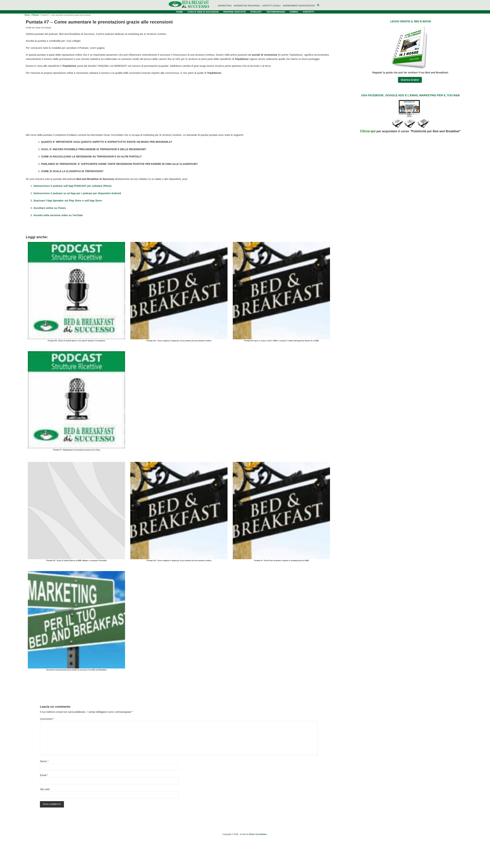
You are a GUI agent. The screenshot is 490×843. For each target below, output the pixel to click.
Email (44, 775)
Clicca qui (368, 131)
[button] (319, 4)
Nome (44, 761)
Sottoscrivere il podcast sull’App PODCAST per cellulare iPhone (72, 185)
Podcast (35, 15)
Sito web (45, 789)
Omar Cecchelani (258, 834)
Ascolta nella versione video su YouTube (58, 215)
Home (27, 15)
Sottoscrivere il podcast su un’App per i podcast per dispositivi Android (77, 193)
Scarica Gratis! (410, 79)
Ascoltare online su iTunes (49, 208)
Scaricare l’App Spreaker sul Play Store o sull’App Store (67, 200)
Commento (47, 719)
